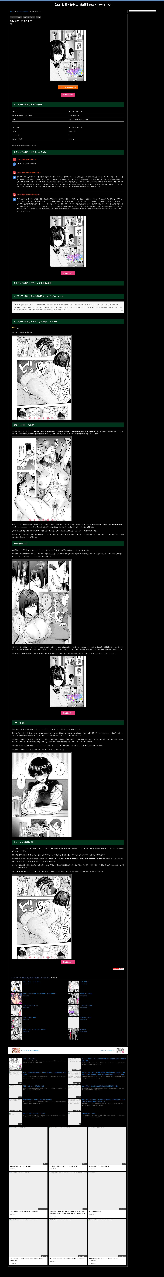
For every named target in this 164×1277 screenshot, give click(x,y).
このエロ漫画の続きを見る (68, 87)
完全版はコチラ (68, 95)
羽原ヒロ (38, 17)
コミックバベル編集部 (16, 17)
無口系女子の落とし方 (29, 17)
